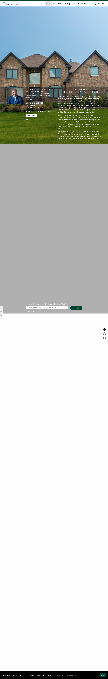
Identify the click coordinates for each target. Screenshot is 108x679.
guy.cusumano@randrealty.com (38, 111)
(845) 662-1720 (37, 103)
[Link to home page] (12, 3)
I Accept (103, 675)
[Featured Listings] (104, 333)
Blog (94, 3)
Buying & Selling (72, 4)
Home (48, 3)
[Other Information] (104, 338)
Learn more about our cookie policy (65, 675)
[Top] (104, 329)
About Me (86, 4)
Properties (58, 4)
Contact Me (31, 115)
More (101, 4)
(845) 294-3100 (37, 105)
